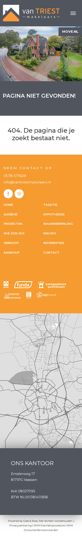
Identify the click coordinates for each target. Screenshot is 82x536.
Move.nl (70, 31)
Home (8, 204)
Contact (51, 252)
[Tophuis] (46, 295)
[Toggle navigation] (73, 13)
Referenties (53, 243)
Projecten (13, 223)
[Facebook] (8, 193)
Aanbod (11, 214)
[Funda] (23, 284)
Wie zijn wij (14, 233)
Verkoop (11, 243)
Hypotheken (53, 214)
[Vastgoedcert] (52, 284)
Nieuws (49, 233)
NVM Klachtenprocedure (49, 525)
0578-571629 (15, 176)
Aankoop (12, 252)
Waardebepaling (58, 223)
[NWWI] (12, 295)
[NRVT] (28, 295)
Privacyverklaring (20, 525)
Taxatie (50, 204)
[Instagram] (19, 193)
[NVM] (6, 284)
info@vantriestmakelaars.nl (27, 182)
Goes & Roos (30, 521)
